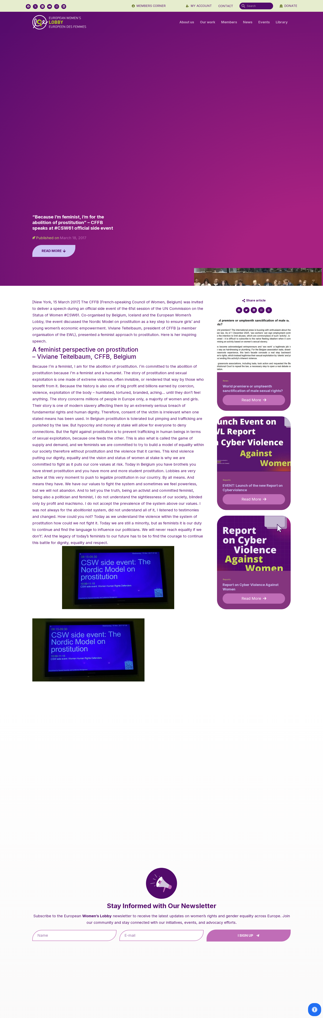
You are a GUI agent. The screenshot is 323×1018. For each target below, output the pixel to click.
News (247, 22)
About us (186, 22)
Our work (207, 22)
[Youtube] (49, 6)
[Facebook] (28, 6)
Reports (227, 480)
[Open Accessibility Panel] (314, 1009)
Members (229, 22)
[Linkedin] (63, 6)
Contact (225, 6)
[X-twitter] (35, 6)
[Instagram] (56, 6)
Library (282, 22)
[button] (239, 310)
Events (264, 22)
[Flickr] (42, 6)
